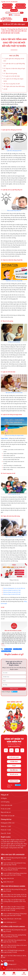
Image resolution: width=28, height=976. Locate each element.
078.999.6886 (13, 1)
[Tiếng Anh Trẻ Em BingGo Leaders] (6, 19)
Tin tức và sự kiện (5, 809)
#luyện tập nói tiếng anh (6, 651)
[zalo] (12, 14)
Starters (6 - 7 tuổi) (6, 826)
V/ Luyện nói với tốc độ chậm (11, 76)
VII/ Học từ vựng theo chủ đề (11, 83)
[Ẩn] (17, 55)
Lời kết (5, 89)
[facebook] (9, 14)
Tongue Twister (4, 438)
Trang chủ (3, 29)
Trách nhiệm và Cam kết (7, 815)
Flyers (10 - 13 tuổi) (6, 833)
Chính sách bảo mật (6, 805)
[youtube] (11, 14)
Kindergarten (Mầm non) (7, 823)
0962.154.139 (6, 1)
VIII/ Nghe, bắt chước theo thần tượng (14, 86)
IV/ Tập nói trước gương (10, 73)
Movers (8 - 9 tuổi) (6, 830)
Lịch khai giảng (5, 802)
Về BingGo (4, 798)
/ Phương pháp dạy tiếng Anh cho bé (16, 29)
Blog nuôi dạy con (6, 812)
